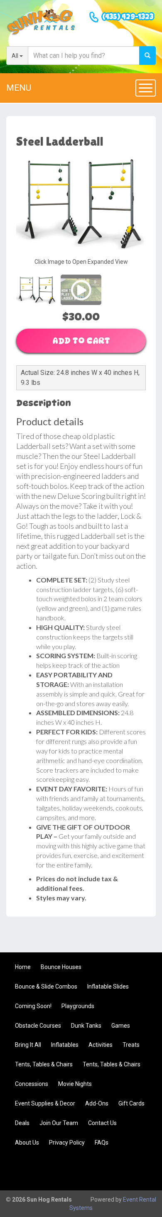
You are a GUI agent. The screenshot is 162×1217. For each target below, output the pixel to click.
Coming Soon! (33, 1006)
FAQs (101, 1142)
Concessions (31, 1084)
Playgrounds (77, 1006)
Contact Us (102, 1123)
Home (23, 967)
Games (120, 1025)
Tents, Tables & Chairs (44, 1064)
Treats (131, 1044)
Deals (22, 1123)
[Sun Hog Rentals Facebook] (140, 1169)
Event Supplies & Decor (45, 1103)
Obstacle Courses (38, 1025)
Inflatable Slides (108, 986)
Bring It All (28, 1044)
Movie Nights (75, 1084)
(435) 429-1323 (127, 17)
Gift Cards (131, 1103)
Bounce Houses (61, 967)
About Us (27, 1142)
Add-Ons (96, 1103)
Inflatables (65, 1044)
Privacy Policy (67, 1142)
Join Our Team (58, 1123)
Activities (100, 1044)
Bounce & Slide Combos (46, 986)
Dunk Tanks (86, 1025)
